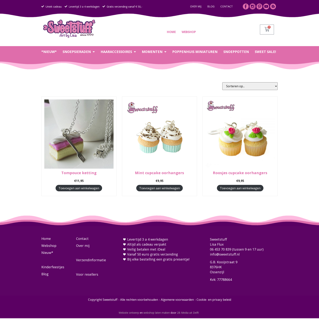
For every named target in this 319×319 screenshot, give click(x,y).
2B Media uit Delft (188, 312)
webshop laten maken (156, 312)
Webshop (189, 32)
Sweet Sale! (265, 51)
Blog (211, 6)
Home (171, 32)
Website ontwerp (129, 312)
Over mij (195, 6)
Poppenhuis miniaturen (194, 51)
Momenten (152, 51)
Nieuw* (47, 252)
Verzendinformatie (91, 260)
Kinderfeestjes (52, 267)
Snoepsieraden (77, 51)
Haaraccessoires (116, 51)
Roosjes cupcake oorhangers (240, 172)
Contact (226, 6)
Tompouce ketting (79, 172)
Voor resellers (87, 274)
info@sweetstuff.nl (225, 254)
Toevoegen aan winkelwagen (79, 188)
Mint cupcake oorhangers (159, 172)
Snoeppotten (236, 51)
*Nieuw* (49, 51)
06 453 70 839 (220, 249)
